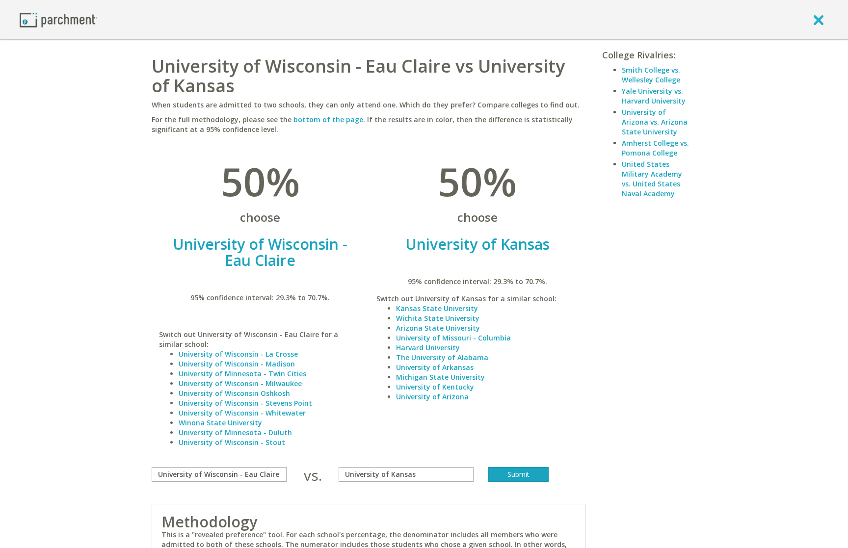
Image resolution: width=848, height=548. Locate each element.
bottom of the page (328, 119)
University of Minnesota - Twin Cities (242, 373)
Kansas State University (437, 308)
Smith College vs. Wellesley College (651, 74)
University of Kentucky (435, 386)
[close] (818, 20)
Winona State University (220, 422)
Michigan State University (440, 377)
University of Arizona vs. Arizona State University (655, 121)
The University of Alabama (442, 357)
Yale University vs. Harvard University (654, 95)
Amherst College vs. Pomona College (655, 147)
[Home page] (58, 19)
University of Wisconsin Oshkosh (234, 393)
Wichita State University (437, 318)
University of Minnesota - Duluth (235, 432)
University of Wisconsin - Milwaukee (240, 383)
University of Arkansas (435, 367)
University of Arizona (432, 396)
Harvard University (428, 347)
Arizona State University (438, 328)
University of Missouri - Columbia (453, 337)
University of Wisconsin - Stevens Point (245, 403)
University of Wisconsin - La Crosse (238, 354)
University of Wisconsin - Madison (237, 363)
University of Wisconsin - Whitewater (242, 413)
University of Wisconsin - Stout (232, 442)
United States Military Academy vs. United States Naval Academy (652, 178)
